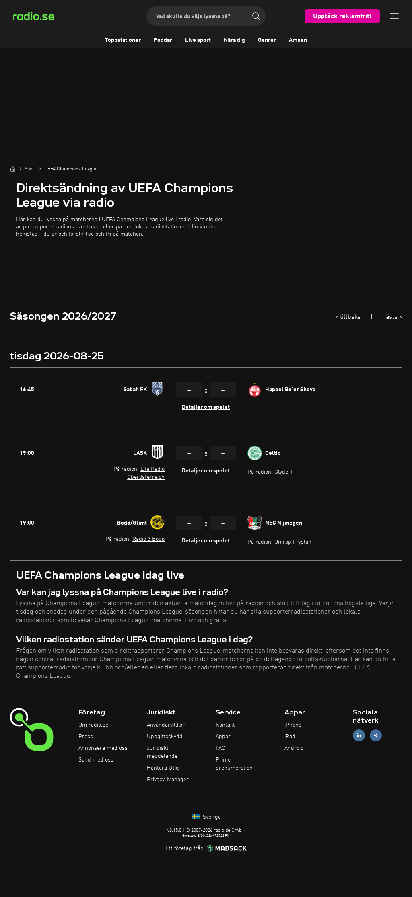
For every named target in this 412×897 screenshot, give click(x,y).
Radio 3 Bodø (148, 539)
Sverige (211, 817)
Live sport (198, 40)
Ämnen (298, 40)
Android (294, 748)
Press (85, 736)
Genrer (267, 40)
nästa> (392, 317)
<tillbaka (348, 317)
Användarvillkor (166, 725)
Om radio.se (93, 725)
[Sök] (256, 16)
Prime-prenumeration (234, 764)
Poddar (163, 40)
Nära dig (234, 40)
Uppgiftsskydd (165, 736)
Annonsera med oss (103, 748)
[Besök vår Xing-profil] (376, 735)
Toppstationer (123, 40)
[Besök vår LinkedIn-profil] (359, 735)
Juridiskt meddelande (162, 752)
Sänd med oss (95, 760)
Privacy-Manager (168, 779)
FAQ (220, 748)
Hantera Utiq (163, 768)
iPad (289, 736)
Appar (223, 736)
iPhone (292, 725)
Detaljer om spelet (206, 407)
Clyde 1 (283, 472)
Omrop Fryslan (292, 542)
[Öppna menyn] (394, 16)
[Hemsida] (13, 169)
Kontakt (225, 725)
